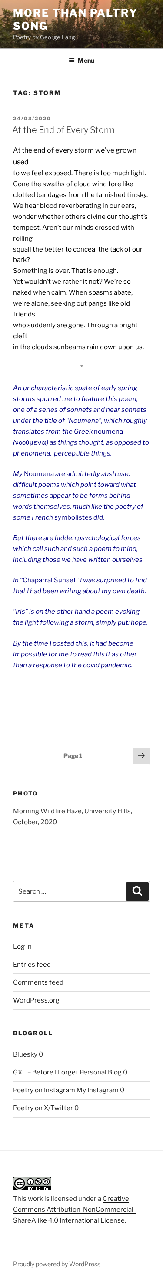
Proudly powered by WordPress (56, 1264)
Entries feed (32, 965)
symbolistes (73, 517)
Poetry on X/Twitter (43, 1108)
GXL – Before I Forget (45, 1072)
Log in (22, 947)
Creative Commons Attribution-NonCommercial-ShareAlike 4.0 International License (74, 1209)
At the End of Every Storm (63, 130)
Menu (86, 60)
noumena (108, 431)
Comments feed (38, 982)
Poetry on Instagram (44, 1090)
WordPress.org (36, 1000)
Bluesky (25, 1054)
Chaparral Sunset (49, 580)
